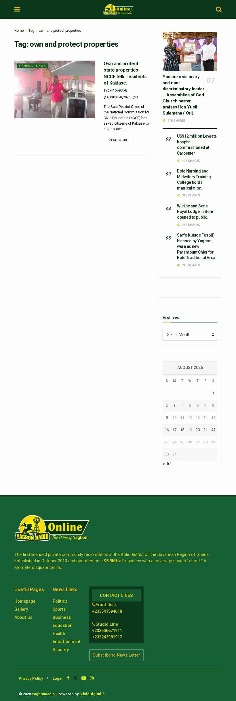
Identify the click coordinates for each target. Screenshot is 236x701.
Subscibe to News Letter (116, 655)
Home (19, 31)
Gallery (21, 609)
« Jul (167, 464)
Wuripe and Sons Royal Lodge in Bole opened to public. (195, 212)
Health (59, 633)
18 (182, 430)
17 (174, 430)
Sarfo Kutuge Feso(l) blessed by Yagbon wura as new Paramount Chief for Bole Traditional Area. (196, 246)
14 (205, 417)
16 (167, 430)
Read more (118, 140)
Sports (59, 609)
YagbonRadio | (44, 694)
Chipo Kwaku (117, 90)
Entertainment (67, 641)
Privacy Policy (31, 678)
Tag (31, 31)
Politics (60, 601)
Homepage (24, 601)
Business (62, 617)
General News (32, 66)
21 (205, 430)
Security (61, 649)
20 (198, 430)
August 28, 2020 (118, 97)
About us (23, 617)
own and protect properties (60, 31)
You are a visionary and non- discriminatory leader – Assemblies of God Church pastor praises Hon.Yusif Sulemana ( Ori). (183, 95)
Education (63, 625)
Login (57, 678)
